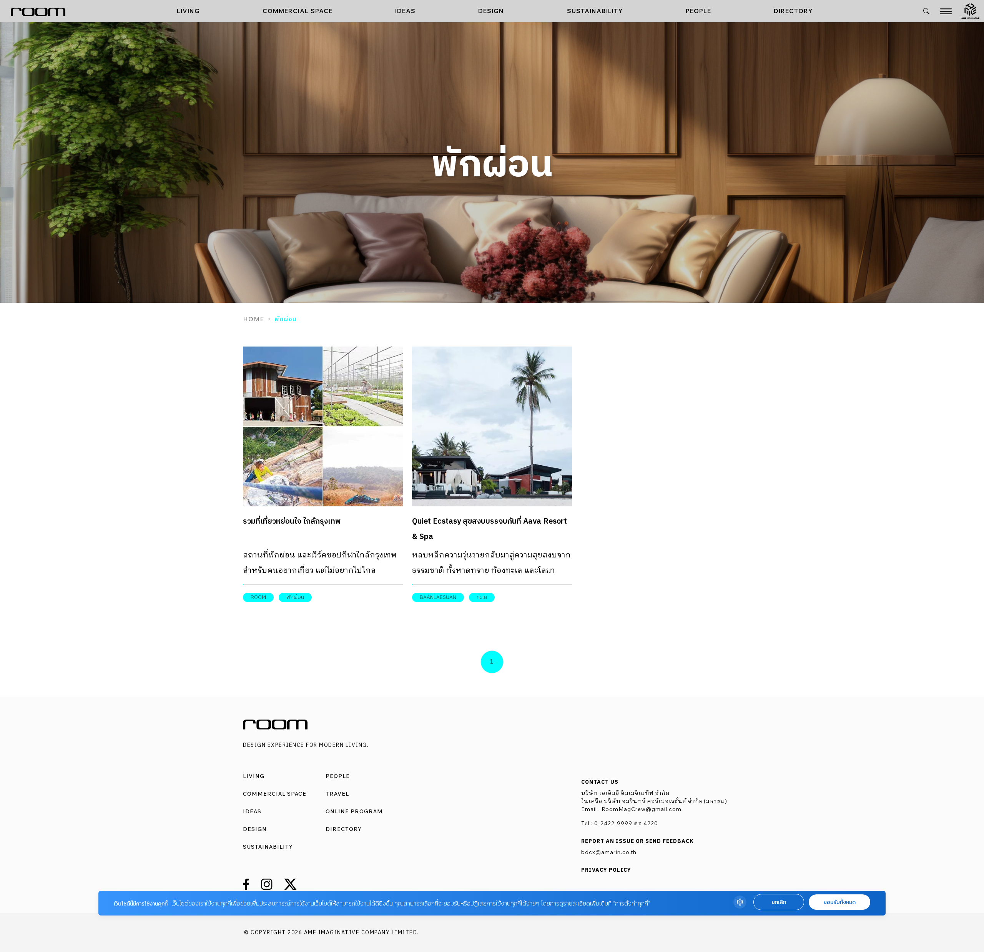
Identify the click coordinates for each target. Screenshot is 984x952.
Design (491, 11)
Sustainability (595, 11)
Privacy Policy (606, 870)
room (258, 597)
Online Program (354, 811)
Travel (337, 793)
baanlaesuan (438, 597)
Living (188, 11)
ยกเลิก (778, 902)
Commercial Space (297, 11)
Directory (793, 11)
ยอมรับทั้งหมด (839, 902)
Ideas (405, 11)
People (698, 11)
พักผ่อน (295, 597)
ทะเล (482, 597)
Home (253, 319)
